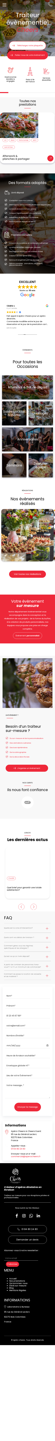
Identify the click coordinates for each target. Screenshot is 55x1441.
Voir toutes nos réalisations (27, 574)
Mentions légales (17, 1290)
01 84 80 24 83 (18, 1148)
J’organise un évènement (28, 768)
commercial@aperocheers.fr (26, 1156)
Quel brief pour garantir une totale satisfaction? (24, 888)
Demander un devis (27, 1239)
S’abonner (12, 1264)
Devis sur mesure (17, 1285)
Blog (11, 1287)
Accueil (12, 1278)
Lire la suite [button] (49, 328)
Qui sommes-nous (18, 1283)
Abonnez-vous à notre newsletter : (21, 1250)
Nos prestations (17, 1280)
